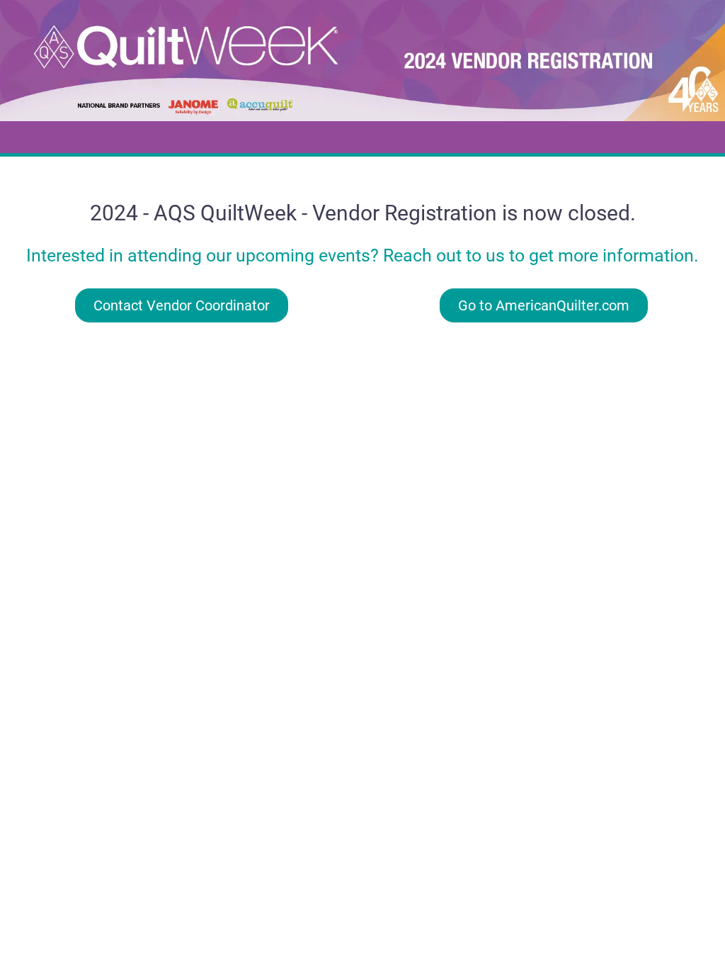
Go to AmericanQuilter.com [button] (543, 305)
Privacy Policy (363, 355)
